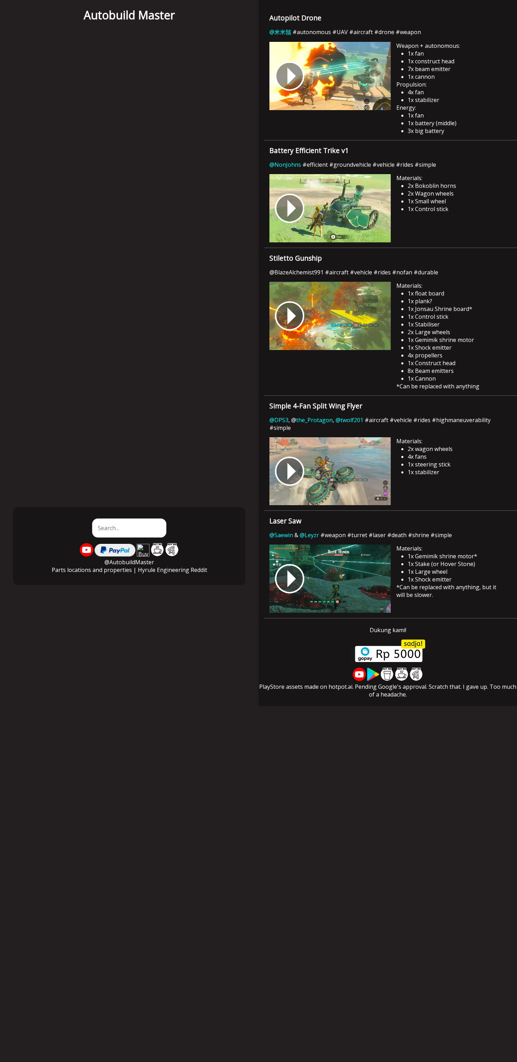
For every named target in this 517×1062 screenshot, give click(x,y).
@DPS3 (278, 420)
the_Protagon (314, 420)
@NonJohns (285, 164)
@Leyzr (310, 535)
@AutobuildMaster (129, 562)
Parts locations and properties (92, 570)
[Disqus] (258, 794)
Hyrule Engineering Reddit (172, 570)
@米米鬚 (280, 32)
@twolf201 (349, 420)
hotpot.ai (340, 687)
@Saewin (281, 535)
